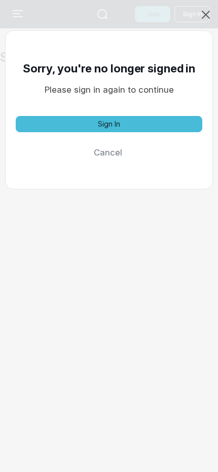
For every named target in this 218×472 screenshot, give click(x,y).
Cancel (108, 152)
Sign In (109, 124)
